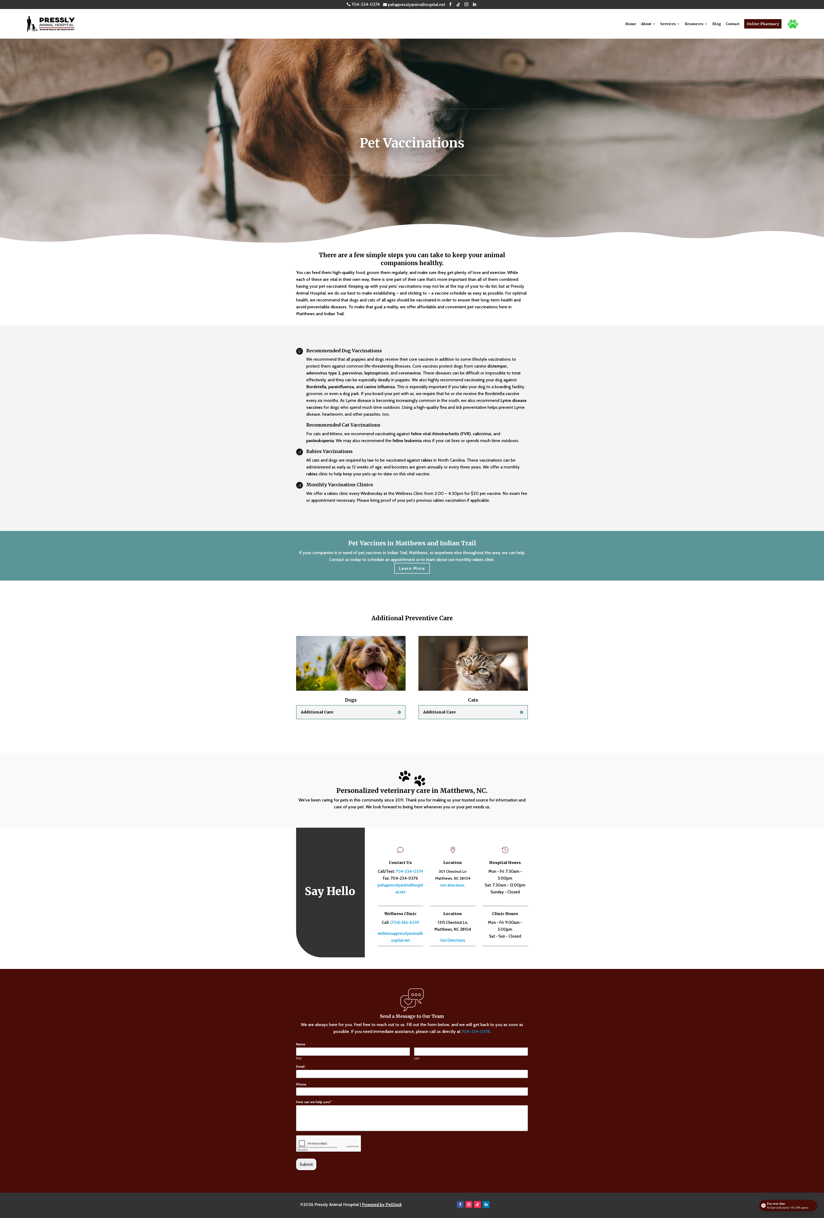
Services (668, 24)
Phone (301, 1084)
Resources (694, 24)
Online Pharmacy (763, 24)
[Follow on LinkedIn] (486, 1204)
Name (301, 1044)
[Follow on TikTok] (477, 1204)
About (646, 24)
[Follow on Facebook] (460, 1204)
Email (301, 1066)
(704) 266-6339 (404, 922)
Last (416, 1058)
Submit (306, 1164)
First (298, 1058)
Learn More (412, 568)
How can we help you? (314, 1102)
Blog (716, 24)
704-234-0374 (409, 871)
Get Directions (452, 940)
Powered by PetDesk (382, 1204)
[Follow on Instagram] (468, 1204)
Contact (732, 24)
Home (630, 24)
